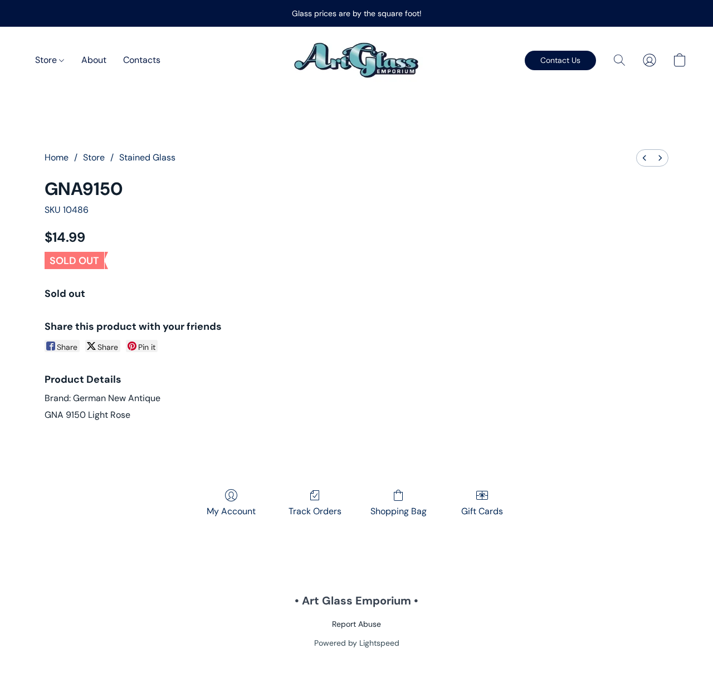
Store (47, 60)
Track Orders (315, 511)
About (93, 60)
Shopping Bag (398, 511)
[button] (356, 60)
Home (57, 157)
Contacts (141, 60)
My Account (231, 511)
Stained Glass (147, 157)
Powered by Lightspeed (356, 643)
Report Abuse (356, 624)
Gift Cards (482, 511)
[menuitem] (644, 158)
